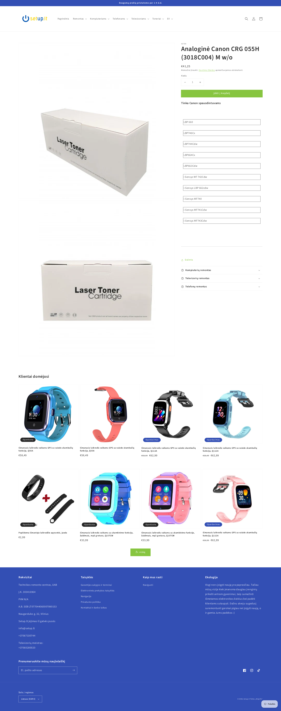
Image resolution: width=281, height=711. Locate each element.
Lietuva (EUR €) (28, 699)
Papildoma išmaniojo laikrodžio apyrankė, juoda (43, 532)
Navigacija (86, 596)
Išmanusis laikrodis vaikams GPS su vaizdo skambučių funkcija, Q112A (168, 449)
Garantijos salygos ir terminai (96, 585)
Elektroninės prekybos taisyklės (98, 590)
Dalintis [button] (189, 260)
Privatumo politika (91, 602)
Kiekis (184, 76)
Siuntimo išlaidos (207, 70)
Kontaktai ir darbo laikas (94, 607)
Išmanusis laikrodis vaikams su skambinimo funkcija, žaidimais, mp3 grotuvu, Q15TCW (107, 534)
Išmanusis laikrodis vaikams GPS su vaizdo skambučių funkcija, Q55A (46, 449)
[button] (246, 18)
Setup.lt (247, 699)
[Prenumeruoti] (73, 670)
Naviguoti (148, 585)
